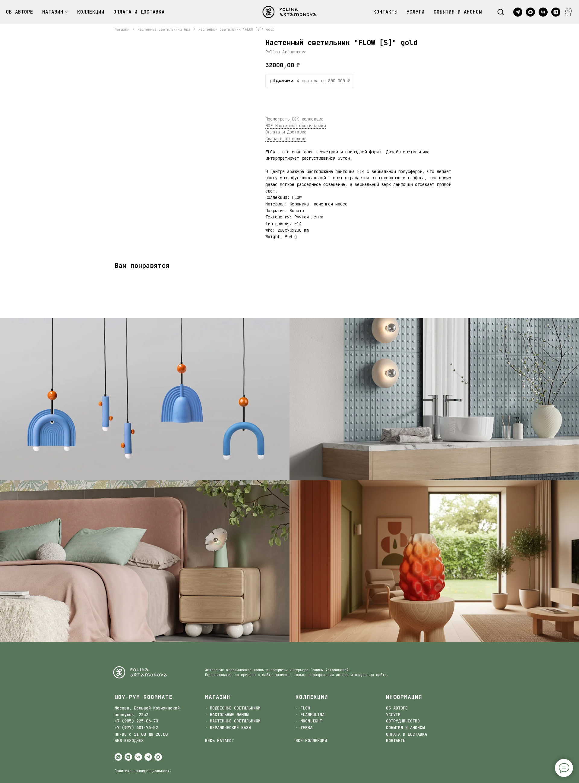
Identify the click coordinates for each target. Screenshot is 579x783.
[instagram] (555, 12)
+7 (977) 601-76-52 (136, 727)
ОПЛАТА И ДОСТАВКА (139, 12)
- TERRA (304, 727)
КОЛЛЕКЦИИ (90, 12)
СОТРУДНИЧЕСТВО (403, 721)
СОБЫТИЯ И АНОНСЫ (458, 12)
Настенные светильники (434, 402)
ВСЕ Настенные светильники (295, 125)
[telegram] (517, 12)
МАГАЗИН (52, 12)
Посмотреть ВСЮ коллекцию (294, 119)
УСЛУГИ (416, 12)
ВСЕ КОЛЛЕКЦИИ (311, 740)
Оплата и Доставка (285, 132)
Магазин (122, 29)
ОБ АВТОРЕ (19, 12)
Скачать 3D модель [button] (285, 138)
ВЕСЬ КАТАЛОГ (219, 740)
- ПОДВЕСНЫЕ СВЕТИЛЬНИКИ (233, 708)
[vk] (543, 12)
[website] (568, 12)
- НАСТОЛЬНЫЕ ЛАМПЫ (226, 714)
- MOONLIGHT (309, 721)
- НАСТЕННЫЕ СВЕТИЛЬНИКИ (233, 721)
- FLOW (303, 708)
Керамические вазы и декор (434, 564)
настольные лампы (145, 564)
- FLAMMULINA (310, 714)
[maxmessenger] (530, 12)
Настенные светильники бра (164, 29)
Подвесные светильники (145, 402)
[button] (500, 11)
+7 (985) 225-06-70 (136, 721)
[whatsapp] (118, 757)
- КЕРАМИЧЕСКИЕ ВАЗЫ (228, 727)
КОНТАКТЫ (385, 12)
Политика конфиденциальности (143, 771)
